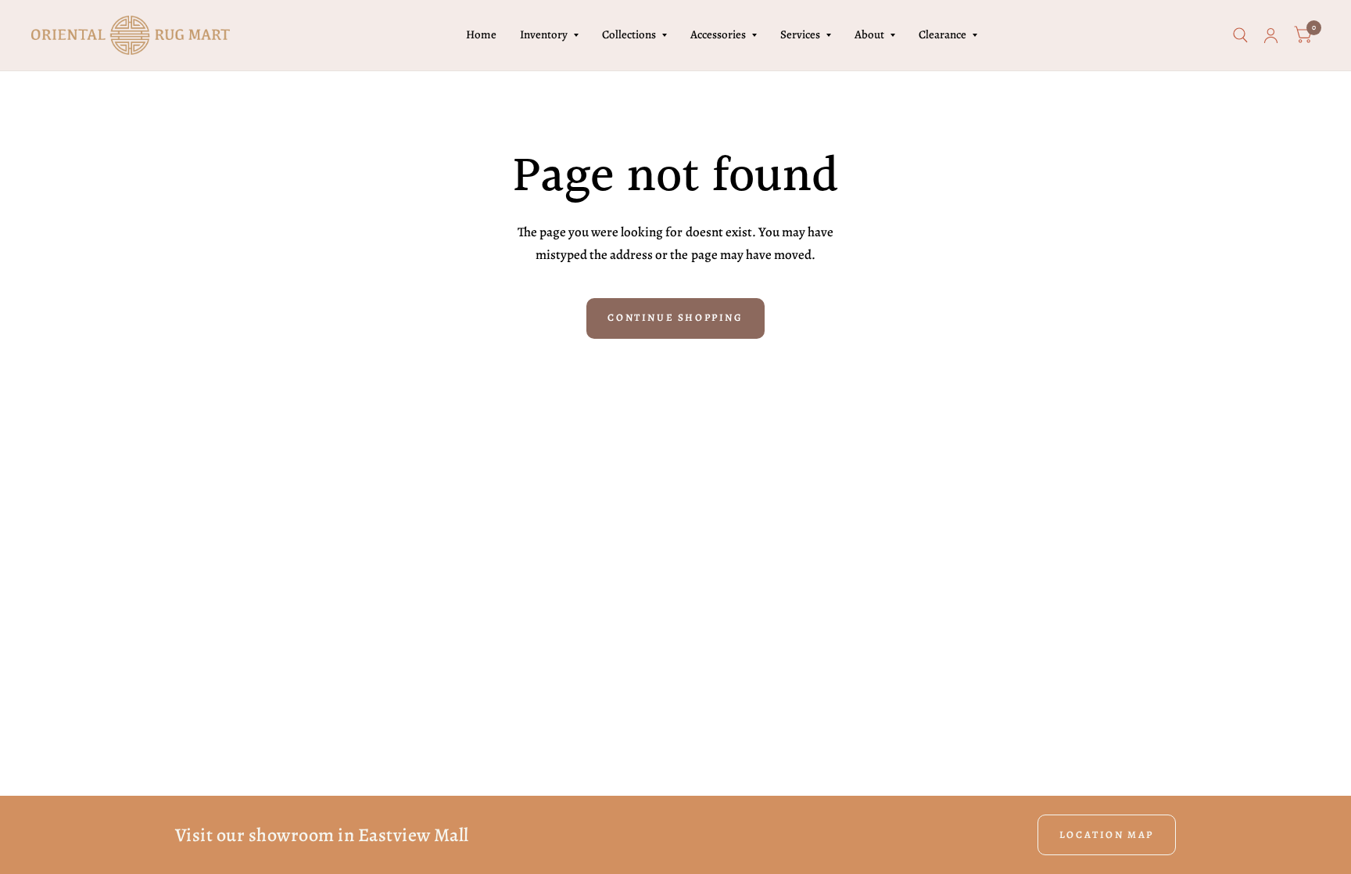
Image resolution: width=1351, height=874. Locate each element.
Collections (629, 34)
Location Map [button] (1106, 834)
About (869, 34)
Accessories (718, 34)
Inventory (544, 34)
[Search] (1240, 35)
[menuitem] (481, 35)
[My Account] (1271, 35)
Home (481, 34)
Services (800, 34)
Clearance (942, 34)
